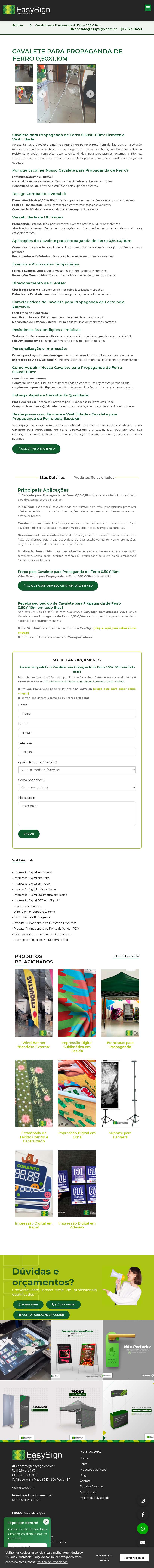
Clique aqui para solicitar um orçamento (59, 585)
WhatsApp (29, 1304)
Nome (22, 705)
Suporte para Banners (120, 1135)
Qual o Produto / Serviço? (37, 762)
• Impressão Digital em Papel (31, 883)
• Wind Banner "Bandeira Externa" (34, 911)
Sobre (84, 1464)
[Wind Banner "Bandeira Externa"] (34, 1003)
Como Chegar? (23, 1488)
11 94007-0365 (26, 1475)
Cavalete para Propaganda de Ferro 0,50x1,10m (67, 25)
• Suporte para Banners (27, 906)
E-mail (23, 724)
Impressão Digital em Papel (34, 1225)
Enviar (29, 834)
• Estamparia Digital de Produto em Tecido (40, 940)
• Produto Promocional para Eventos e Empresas (44, 923)
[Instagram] (142, 1500)
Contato (85, 1481)
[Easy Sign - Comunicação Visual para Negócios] (26, 9)
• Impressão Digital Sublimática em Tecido (39, 895)
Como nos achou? (31, 780)
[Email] (142, 1542)
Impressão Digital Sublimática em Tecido (77, 1047)
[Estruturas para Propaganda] (120, 1003)
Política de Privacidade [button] (52, 1562)
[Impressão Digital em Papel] (34, 1183)
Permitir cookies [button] (134, 1557)
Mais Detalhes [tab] (52, 478)
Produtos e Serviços (93, 1469)
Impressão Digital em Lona (77, 1135)
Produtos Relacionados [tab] (93, 478)
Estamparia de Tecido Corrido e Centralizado (33, 1137)
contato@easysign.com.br (96, 29)
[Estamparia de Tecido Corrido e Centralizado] (34, 1093)
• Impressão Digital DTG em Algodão (36, 900)
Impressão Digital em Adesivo (77, 1225)
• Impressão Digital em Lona (30, 878)
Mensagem (26, 797)
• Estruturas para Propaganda (31, 917)
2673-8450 (133, 29)
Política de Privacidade (94, 1497)
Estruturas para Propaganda (120, 1045)
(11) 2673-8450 (64, 1304)
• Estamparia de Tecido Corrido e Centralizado (41, 934)
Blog (83, 1475)
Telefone (25, 743)
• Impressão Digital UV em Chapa (34, 889)
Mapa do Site (88, 1492)
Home (19, 25)
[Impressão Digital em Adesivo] (77, 1183)
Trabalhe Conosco (91, 1486)
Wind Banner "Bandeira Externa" (33, 1045)
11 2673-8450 (25, 1470)
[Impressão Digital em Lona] (77, 1093)
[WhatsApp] (142, 1528)
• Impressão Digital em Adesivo (32, 872)
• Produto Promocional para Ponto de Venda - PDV (45, 928)
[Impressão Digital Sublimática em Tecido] (77, 1003)
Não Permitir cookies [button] (104, 1557)
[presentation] (42, 94)
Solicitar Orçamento (37, 448)
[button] (148, 7)
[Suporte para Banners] (120, 1093)
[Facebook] (142, 1514)
